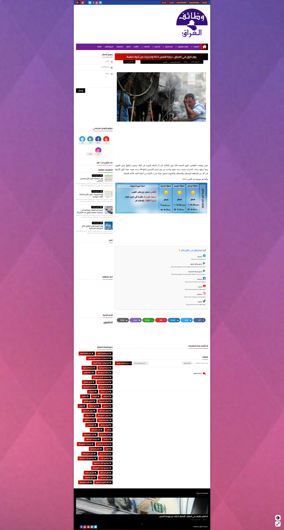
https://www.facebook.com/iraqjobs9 (195, 282)
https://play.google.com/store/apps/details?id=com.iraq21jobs (188, 266)
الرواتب (95, 396)
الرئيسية (204, 2)
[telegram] (89, 2)
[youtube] (82, 2)
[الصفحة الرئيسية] (204, 47)
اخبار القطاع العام (85, 353)
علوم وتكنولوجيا (104, 420)
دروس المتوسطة (103, 415)
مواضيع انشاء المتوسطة (101, 467)
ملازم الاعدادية (104, 453)
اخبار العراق (169, 46)
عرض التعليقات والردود (122, 363)
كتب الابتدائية (96, 429)
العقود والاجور (88, 401)
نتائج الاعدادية (89, 472)
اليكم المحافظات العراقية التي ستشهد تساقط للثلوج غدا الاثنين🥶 (90, 211)
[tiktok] (86, 2)
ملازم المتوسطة (88, 453)
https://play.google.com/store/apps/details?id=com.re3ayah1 (188, 274)
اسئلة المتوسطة (103, 372)
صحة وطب (119, 46)
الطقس (136, 46)
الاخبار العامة (105, 391)
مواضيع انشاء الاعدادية (101, 463)
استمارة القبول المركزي (101, 377)
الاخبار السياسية (89, 386)
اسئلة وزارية (88, 372)
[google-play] (100, 2)
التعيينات (196, 46)
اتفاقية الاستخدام (181, 2)
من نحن (164, 2)
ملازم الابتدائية (95, 448)
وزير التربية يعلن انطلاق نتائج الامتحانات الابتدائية (92, 227)
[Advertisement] (116, 23)
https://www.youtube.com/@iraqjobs (195, 289)
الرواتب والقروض (183, 46)
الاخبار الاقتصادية (103, 382)
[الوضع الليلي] (278, 518)
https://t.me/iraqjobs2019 (198, 259)
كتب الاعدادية (104, 434)
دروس (81, 405)
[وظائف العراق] (192, 24)
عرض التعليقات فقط (140, 363)
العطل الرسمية (104, 401)
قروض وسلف (104, 425)
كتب (107, 429)
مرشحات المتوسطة (85, 444)
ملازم (107, 448)
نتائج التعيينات (89, 477)
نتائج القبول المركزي (102, 482)
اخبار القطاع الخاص (103, 353)
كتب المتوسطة (89, 434)
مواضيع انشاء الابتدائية (86, 458)
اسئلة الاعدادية (88, 367)
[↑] (142, 524)
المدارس (157, 46)
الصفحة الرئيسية (175, 62)
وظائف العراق (186, 526)
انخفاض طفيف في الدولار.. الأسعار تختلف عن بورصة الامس (183, 516)
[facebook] (93, 2)
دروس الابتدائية (104, 410)
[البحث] (77, 2)
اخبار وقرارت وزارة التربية (101, 363)
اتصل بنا (171, 2)
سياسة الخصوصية (194, 2)
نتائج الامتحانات (104, 477)
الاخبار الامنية (88, 382)
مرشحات (106, 439)
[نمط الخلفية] (278, 524)
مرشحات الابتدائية (92, 439)
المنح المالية (93, 405)
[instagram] (97, 2)
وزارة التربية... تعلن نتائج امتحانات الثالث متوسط (91, 195)
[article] (139, 334)
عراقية (204, 519)
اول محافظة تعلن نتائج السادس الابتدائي (91, 179)
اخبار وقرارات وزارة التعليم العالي (98, 358)
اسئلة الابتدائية (104, 367)
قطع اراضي (90, 425)
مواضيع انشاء (104, 458)
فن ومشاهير (109, 46)
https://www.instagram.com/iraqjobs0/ (195, 297)
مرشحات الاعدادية (103, 444)
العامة (99, 46)
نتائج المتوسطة (85, 482)
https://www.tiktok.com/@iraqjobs (196, 304)
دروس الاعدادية (88, 410)
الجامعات (147, 46)
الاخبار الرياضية (104, 386)
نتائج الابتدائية (104, 472)
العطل (128, 46)
